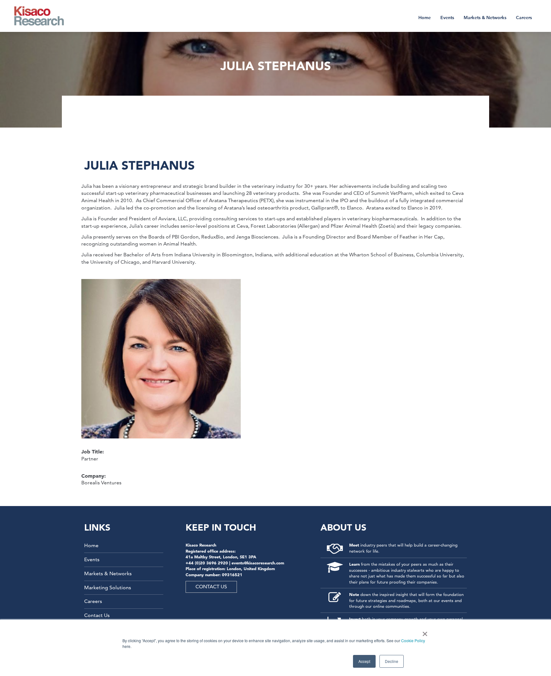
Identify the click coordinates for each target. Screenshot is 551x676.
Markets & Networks (485, 17)
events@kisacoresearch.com (257, 562)
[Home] (43, 16)
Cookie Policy (413, 640)
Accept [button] (364, 661)
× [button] (423, 632)
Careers (524, 17)
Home (424, 17)
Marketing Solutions (107, 587)
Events (447, 17)
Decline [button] (391, 661)
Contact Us (97, 615)
